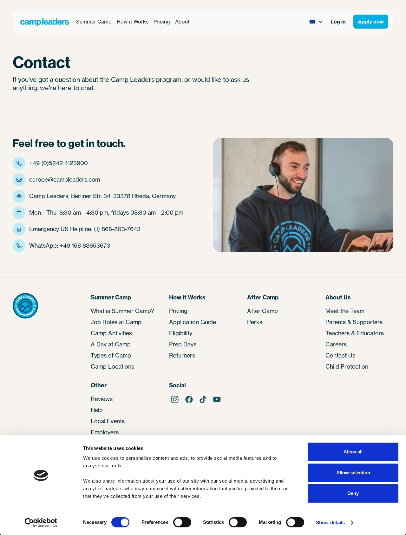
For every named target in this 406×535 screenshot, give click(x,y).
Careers (336, 344)
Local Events (108, 421)
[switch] (182, 522)
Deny (353, 493)
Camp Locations (112, 366)
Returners (182, 355)
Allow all (353, 451)
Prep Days (182, 344)
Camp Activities (111, 333)
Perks (254, 321)
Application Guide (192, 321)
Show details (330, 522)
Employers (105, 432)
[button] (94, 21)
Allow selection (353, 472)
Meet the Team (344, 310)
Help (97, 409)
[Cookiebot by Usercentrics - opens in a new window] (41, 522)
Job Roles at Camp (116, 321)
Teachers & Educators (354, 333)
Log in (338, 21)
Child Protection (346, 366)
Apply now (371, 21)
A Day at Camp (111, 344)
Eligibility (180, 333)
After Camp (262, 310)
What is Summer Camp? (122, 310)
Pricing (162, 21)
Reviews (102, 398)
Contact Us (340, 355)
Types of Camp (111, 355)
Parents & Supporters (354, 321)
